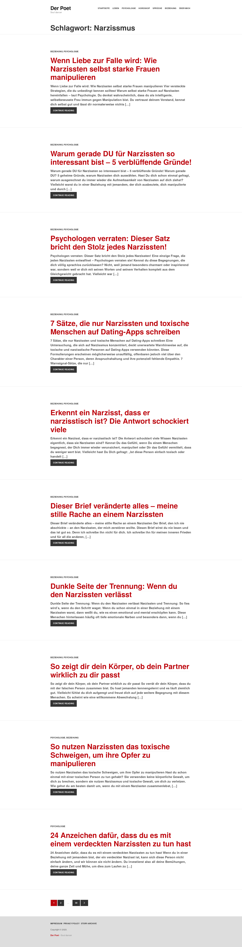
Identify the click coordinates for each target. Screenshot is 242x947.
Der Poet (60, 8)
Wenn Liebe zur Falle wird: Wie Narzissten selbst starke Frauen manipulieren (105, 68)
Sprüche (157, 8)
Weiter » (84, 903)
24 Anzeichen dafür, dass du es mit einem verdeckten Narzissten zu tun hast (120, 839)
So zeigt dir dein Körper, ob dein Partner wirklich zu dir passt (119, 670)
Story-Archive (89, 923)
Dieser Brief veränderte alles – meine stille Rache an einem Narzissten (114, 509)
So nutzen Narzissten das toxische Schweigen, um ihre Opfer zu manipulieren (110, 754)
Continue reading (63, 110)
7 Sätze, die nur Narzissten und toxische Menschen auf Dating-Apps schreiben (119, 327)
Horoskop (144, 8)
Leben (115, 8)
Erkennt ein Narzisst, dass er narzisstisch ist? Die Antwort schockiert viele (119, 420)
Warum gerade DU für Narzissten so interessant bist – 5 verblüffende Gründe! (121, 157)
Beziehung (170, 8)
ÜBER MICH (184, 8)
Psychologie (129, 8)
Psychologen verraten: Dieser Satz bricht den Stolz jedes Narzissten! (110, 242)
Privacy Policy (72, 923)
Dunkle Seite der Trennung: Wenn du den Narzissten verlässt (113, 590)
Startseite (104, 8)
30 (74, 902)
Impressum (56, 923)
